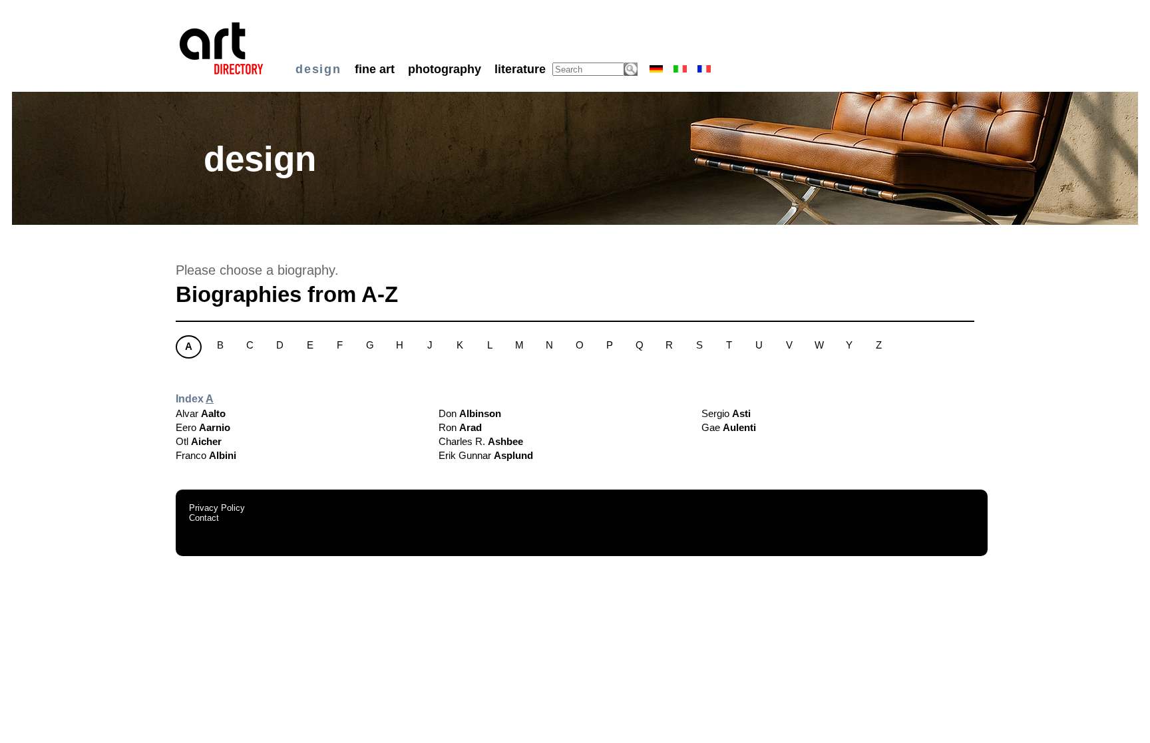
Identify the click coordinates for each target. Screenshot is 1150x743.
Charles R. (481, 441)
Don (470, 413)
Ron (460, 427)
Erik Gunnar (486, 455)
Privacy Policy (217, 508)
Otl (199, 441)
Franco (206, 455)
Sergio (726, 413)
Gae (728, 427)
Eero (203, 427)
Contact (204, 518)
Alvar (201, 413)
